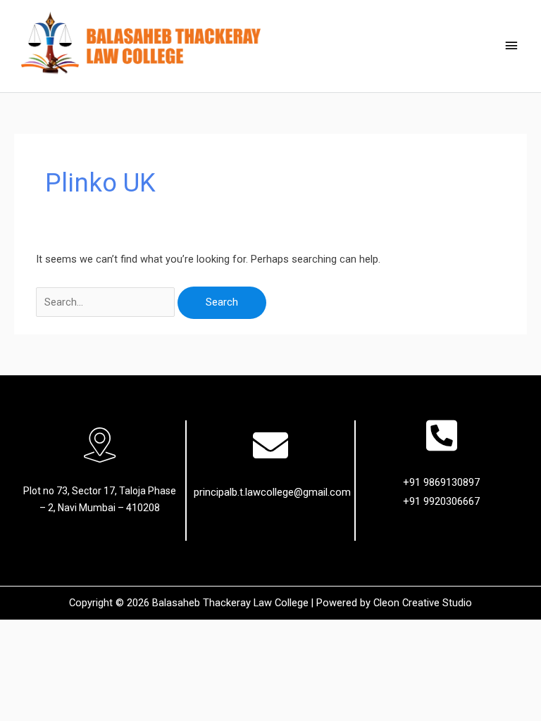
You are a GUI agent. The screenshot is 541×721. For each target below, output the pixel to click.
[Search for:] (107, 302)
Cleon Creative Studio (422, 602)
